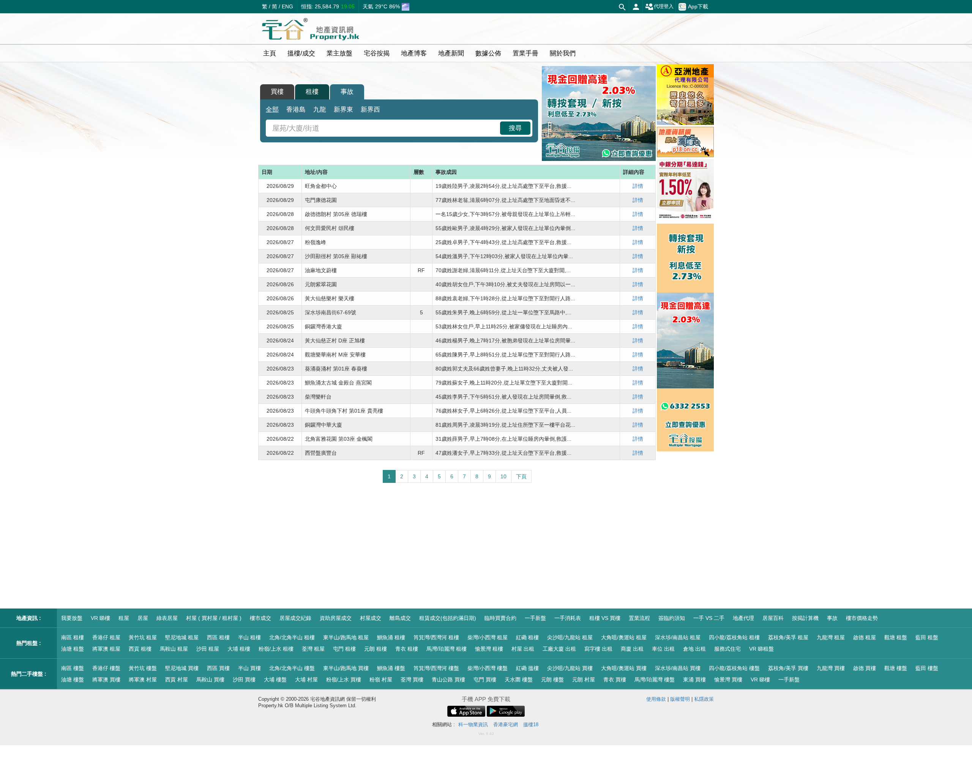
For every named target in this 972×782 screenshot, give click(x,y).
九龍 (319, 109)
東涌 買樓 (694, 679)
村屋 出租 (522, 649)
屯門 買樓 (484, 679)
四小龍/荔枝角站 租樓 (734, 637)
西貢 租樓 (140, 649)
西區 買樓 (218, 668)
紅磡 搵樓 (527, 668)
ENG (287, 6)
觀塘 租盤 (895, 637)
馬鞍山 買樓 (210, 679)
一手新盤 (535, 618)
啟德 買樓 (864, 668)
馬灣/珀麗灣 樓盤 (654, 679)
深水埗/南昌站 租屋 (678, 637)
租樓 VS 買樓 (604, 618)
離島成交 (400, 618)
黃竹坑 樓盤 (143, 668)
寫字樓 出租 (598, 649)
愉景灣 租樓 (489, 649)
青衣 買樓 (614, 679)
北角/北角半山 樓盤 (292, 668)
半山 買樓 (249, 668)
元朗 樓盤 (552, 679)
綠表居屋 (167, 618)
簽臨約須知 (671, 618)
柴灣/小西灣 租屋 (487, 637)
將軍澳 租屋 (106, 649)
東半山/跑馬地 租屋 (346, 637)
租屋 (123, 618)
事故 (347, 91)
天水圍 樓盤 (519, 679)
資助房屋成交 (336, 618)
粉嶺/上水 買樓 (343, 679)
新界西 (370, 109)
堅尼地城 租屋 (182, 637)
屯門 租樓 (344, 649)
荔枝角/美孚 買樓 (788, 668)
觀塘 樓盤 (895, 668)
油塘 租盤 (72, 649)
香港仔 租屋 (106, 637)
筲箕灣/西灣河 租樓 (436, 637)
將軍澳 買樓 (106, 679)
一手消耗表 (567, 618)
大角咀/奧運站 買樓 (624, 668)
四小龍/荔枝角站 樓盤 (734, 668)
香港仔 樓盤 (106, 668)
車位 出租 (663, 649)
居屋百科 (773, 618)
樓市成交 (260, 618)
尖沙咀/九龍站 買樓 (570, 668)
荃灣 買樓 (412, 679)
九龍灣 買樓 (831, 668)
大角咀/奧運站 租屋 (624, 637)
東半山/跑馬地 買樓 (346, 668)
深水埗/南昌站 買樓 (678, 668)
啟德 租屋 (864, 637)
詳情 (638, 186)
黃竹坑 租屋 (143, 637)
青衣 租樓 (406, 649)
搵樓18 (530, 724)
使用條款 (656, 699)
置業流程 (639, 618)
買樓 (277, 91)
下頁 (521, 476)
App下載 (698, 6)
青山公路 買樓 (448, 679)
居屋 (142, 618)
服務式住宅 (727, 649)
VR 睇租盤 (761, 649)
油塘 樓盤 (72, 679)
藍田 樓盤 (926, 668)
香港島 (296, 109)
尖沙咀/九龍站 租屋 (570, 637)
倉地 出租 (694, 649)
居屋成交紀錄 (295, 618)
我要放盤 (71, 618)
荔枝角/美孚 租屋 (788, 637)
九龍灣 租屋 (831, 637)
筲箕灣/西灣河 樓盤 (436, 668)
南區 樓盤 (72, 668)
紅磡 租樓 (527, 637)
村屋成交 (370, 618)
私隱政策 (704, 699)
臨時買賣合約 (500, 618)
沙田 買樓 (244, 679)
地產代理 (743, 618)
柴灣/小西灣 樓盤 (487, 668)
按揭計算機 (805, 618)
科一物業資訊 (473, 724)
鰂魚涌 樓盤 (391, 668)
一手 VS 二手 (708, 618)
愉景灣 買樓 (728, 679)
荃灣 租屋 (313, 649)
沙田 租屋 (207, 649)
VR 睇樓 (100, 618)
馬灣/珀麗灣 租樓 (446, 649)
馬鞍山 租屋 (174, 649)
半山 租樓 (249, 637)
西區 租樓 (218, 637)
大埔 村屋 (306, 679)
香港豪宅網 (505, 724)
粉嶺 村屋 (380, 679)
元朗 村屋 (583, 679)
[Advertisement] (457, 546)
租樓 (312, 91)
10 (503, 476)
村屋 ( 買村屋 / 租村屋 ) (213, 618)
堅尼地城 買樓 (182, 668)
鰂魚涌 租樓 (391, 637)
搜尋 (515, 128)
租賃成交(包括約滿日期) (447, 618)
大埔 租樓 (238, 649)
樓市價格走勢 (862, 618)
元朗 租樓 (375, 649)
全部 (272, 109)
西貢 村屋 (176, 679)
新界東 (343, 109)
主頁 (269, 53)
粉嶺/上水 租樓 (276, 649)
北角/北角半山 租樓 (292, 637)
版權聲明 (680, 699)
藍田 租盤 (926, 637)
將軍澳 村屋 (143, 679)
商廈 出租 (632, 649)
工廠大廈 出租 (559, 649)
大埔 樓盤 (275, 679)
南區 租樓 (72, 637)
